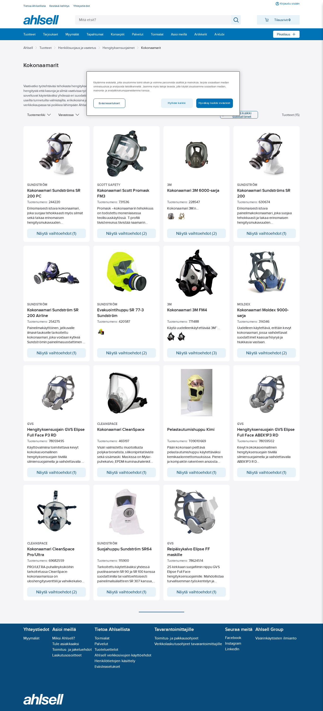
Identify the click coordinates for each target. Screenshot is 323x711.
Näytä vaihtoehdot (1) (56, 233)
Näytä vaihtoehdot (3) (196, 353)
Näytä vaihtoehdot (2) (126, 233)
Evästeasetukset (107, 666)
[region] (163, 93)
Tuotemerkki (36, 115)
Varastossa (66, 115)
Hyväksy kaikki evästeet (215, 103)
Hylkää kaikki (177, 103)
